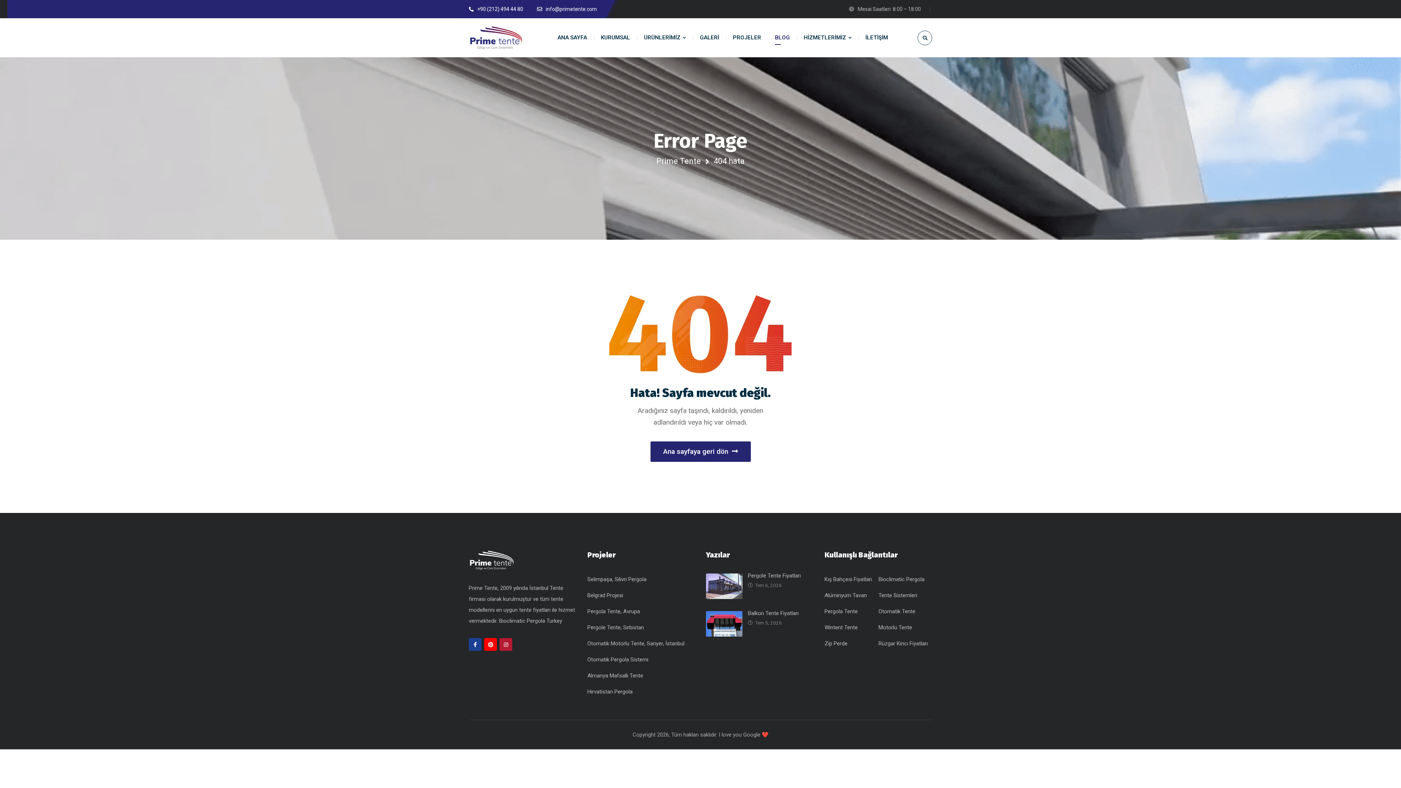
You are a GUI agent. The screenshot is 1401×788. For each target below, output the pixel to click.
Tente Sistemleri (898, 595)
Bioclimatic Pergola (902, 579)
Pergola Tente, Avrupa (613, 611)
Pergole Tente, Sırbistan (615, 627)
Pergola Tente (841, 611)
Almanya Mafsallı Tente (615, 675)
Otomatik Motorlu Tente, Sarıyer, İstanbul (635, 643)
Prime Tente (678, 161)
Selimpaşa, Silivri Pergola (617, 579)
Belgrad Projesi (605, 595)
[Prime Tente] (496, 38)
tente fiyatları (535, 610)
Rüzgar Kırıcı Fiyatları (903, 643)
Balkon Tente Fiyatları (773, 613)
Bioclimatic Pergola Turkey (530, 621)
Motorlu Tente (895, 627)
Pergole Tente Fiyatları (774, 575)
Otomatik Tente (897, 611)
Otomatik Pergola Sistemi (617, 659)
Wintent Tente (841, 627)
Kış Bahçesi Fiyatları (848, 579)
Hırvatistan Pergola (610, 691)
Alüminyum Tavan (846, 595)
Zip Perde (836, 643)
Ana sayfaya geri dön (695, 451)
